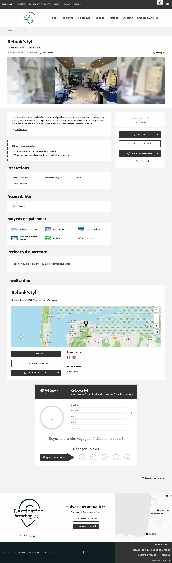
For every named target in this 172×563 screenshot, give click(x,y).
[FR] (168, 4)
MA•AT (66, 4)
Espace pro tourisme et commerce (151, 550)
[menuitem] (30, 18)
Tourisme (7, 4)
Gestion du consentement (29, 552)
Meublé (166, 555)
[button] (160, 2)
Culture (20, 4)
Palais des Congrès (39, 4)
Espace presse (162, 545)
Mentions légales (8, 552)
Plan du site (47, 552)
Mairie (77, 4)
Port (56, 4)
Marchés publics (161, 560)
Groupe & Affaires (148, 555)
